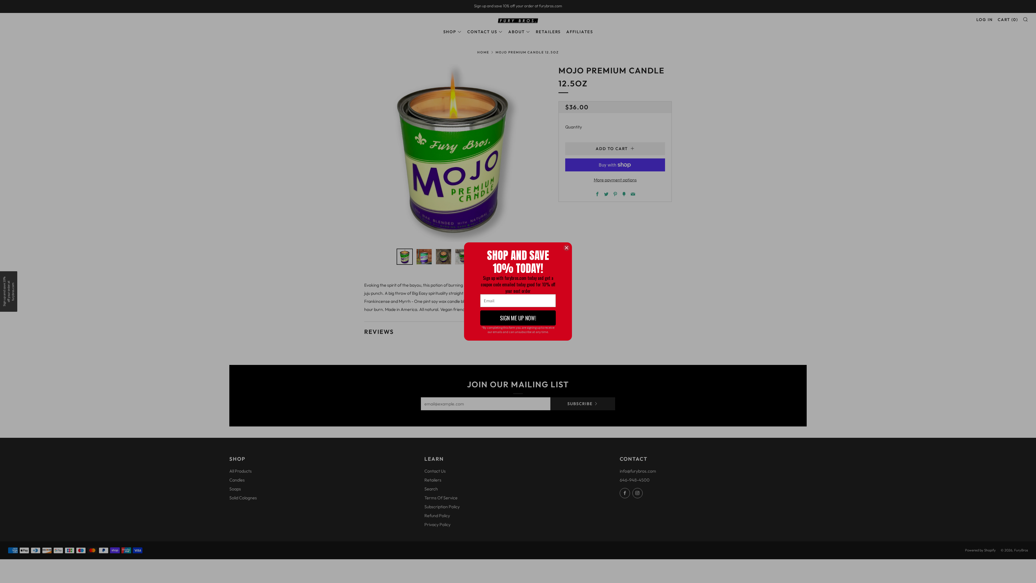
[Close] (566, 248)
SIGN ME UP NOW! (518, 318)
